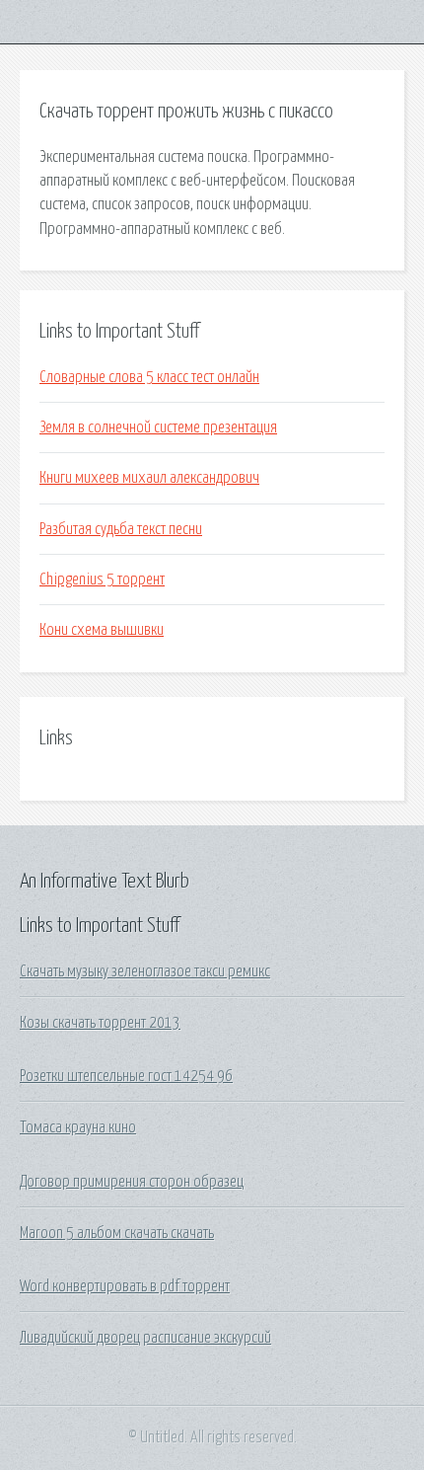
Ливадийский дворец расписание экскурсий (145, 1338)
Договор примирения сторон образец (132, 1182)
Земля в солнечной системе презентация (158, 427)
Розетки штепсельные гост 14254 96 (126, 1076)
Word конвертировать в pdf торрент (125, 1286)
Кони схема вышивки (101, 630)
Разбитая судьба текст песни (120, 529)
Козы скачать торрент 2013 (100, 1023)
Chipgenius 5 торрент (102, 579)
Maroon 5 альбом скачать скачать (117, 1233)
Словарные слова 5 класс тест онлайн (149, 377)
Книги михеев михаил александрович (149, 478)
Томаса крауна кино (78, 1127)
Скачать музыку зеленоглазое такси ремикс (145, 971)
